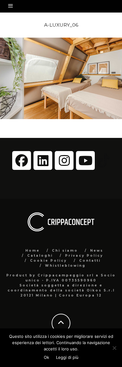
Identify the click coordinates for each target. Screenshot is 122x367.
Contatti (90, 261)
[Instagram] (64, 160)
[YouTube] (85, 160)
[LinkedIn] (42, 160)
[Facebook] (21, 160)
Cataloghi (40, 256)
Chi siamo (65, 251)
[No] (114, 348)
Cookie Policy (48, 261)
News (96, 251)
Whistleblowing (65, 266)
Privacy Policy (84, 256)
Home (32, 251)
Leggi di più (67, 357)
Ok (46, 357)
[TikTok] (103, 160)
